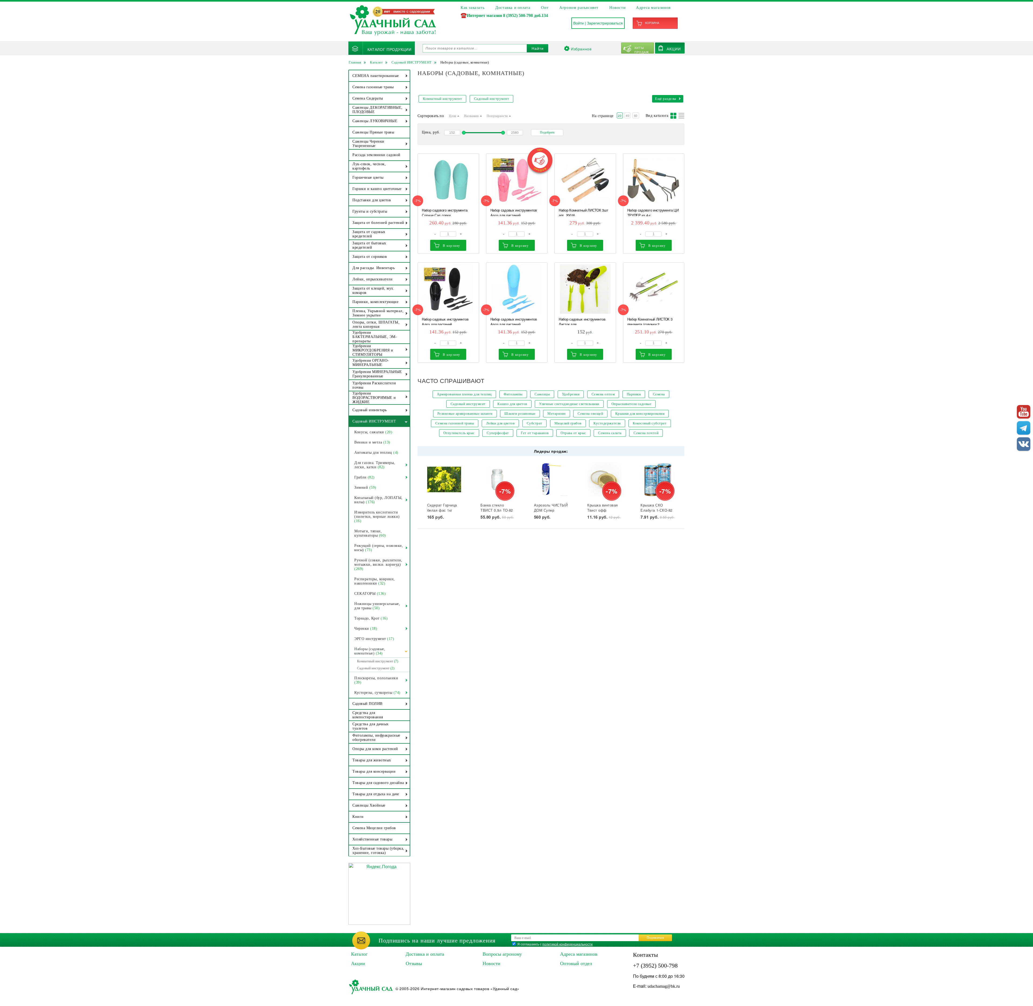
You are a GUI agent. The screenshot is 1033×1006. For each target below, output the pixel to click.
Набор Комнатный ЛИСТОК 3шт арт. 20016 (583, 211)
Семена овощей (590, 413)
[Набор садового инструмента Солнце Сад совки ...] (448, 180)
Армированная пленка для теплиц (464, 394)
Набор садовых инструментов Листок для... (582, 320)
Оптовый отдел (576, 963)
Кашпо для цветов (512, 404)
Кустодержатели (607, 423)
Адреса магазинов (653, 7)
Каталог (359, 954)
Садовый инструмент (491, 99)
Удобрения (571, 394)
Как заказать (472, 7)
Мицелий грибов (568, 423)
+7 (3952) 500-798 (655, 965)
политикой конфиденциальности (567, 944)
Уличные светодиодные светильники (569, 404)
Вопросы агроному (502, 954)
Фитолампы (513, 394)
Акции (674, 48)
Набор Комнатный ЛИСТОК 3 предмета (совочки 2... (650, 320)
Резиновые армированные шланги (465, 413)
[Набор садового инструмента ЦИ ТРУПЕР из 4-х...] (653, 180)
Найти (538, 48)
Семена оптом (603, 394)
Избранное (581, 48)
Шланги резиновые (519, 413)
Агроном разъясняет (579, 7)
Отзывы (414, 963)
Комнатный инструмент (442, 99)
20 (619, 115)
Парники (634, 394)
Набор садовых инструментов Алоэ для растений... (513, 211)
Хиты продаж (641, 49)
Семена (659, 394)
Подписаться (655, 938)
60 (636, 115)
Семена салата (610, 433)
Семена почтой (646, 433)
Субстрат (534, 423)
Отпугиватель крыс (459, 433)
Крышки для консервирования (640, 413)
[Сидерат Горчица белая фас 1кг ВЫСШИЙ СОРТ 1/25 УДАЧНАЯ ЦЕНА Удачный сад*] (444, 479)
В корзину (451, 246)
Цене (453, 116)
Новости (617, 7)
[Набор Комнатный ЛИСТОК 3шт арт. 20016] (585, 180)
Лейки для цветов (500, 423)
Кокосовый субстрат (649, 423)
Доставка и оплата (512, 7)
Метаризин (556, 413)
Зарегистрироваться (605, 23)
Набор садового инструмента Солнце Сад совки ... (444, 211)
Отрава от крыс (573, 433)
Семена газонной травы (454, 423)
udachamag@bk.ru (664, 986)
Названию (472, 116)
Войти (578, 23)
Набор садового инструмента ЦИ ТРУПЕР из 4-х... (653, 211)
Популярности (498, 116)
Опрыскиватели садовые (631, 404)
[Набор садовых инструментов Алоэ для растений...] (516, 180)
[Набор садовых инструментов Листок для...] (585, 289)
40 (627, 115)
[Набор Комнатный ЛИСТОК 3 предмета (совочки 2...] (653, 289)
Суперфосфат (498, 433)
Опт (545, 7)
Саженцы (542, 394)
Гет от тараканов (535, 433)
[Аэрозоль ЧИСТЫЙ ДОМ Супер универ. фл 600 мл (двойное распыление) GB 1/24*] (551, 479)
